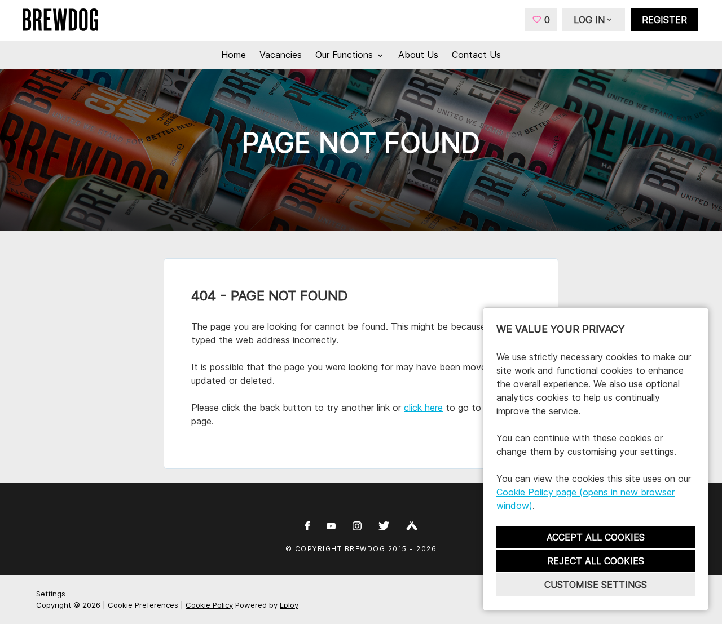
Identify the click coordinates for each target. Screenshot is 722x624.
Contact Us (476, 54)
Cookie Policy (209, 604)
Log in (589, 19)
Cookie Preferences (143, 604)
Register (664, 19)
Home (233, 54)
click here (423, 407)
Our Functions (345, 54)
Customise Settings (595, 584)
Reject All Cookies (595, 561)
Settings (50, 593)
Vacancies (280, 54)
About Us (418, 54)
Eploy (289, 604)
